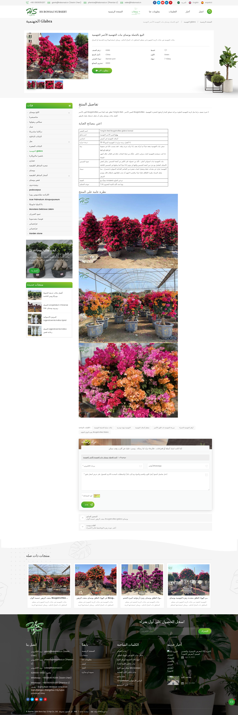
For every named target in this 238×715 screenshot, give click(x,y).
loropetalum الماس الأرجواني (129, 680)
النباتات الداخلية (35, 136)
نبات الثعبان (121, 651)
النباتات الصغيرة (35, 146)
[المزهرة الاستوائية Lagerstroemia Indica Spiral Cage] (35, 319)
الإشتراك (204, 631)
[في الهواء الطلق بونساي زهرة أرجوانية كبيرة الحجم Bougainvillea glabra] (53, 580)
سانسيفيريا (33, 117)
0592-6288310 (38, 672)
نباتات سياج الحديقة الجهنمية (103, 428)
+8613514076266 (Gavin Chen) (57, 677)
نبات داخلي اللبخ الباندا (126, 663)
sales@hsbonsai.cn (133, 2)
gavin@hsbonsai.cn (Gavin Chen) (66, 2)
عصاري (32, 160)
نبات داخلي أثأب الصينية (126, 672)
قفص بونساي (34, 180)
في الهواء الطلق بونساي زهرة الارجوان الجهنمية (146, 598)
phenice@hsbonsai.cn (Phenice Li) (103, 2)
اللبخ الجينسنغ (122, 685)
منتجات (135, 11)
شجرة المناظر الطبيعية (38, 165)
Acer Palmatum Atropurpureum (44, 199)
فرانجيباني (33, 223)
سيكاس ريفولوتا (35, 122)
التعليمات (173, 11)
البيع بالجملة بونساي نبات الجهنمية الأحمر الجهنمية (100, 457)
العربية (183, 2)
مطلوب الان (103, 70)
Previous (22, 585)
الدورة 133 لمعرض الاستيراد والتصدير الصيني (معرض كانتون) (196, 653)
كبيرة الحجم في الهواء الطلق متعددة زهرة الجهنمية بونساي (101, 598)
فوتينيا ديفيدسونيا (36, 219)
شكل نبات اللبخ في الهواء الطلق (130, 655)
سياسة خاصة (84, 711)
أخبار (188, 11)
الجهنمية (149, 112)
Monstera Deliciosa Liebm (41, 209)
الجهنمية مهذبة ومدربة (124, 428)
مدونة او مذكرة (88, 672)
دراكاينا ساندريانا (35, 131)
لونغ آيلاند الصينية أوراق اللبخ (128, 659)
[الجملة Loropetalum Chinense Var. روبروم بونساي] (35, 307)
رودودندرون (33, 185)
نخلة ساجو (121, 676)
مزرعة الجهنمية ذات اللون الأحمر (164, 428)
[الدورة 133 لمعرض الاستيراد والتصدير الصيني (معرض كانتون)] (173, 661)
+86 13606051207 (37, 2)
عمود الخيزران (35, 214)
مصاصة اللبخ (186, 677)
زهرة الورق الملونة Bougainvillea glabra (94, 432)
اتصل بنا (34, 270)
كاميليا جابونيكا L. (36, 204)
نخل (30, 141)
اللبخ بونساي (34, 112)
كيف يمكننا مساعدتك (43, 250)
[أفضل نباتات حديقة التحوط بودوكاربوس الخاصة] (35, 295)
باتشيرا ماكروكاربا (36, 156)
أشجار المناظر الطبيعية (38, 175)
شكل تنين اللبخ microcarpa (128, 668)
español (208, 2)
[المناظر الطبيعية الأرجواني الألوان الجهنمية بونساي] (193, 580)
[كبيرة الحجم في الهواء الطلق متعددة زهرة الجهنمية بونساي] (100, 580)
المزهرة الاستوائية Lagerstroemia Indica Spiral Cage (54, 319)
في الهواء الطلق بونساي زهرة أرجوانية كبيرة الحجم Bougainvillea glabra (54, 598)
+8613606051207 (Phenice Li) (56, 682)
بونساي (32, 170)
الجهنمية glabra (190, 22)
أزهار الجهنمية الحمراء (186, 428)
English (196, 2)
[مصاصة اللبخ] (173, 680)
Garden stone (35, 233)
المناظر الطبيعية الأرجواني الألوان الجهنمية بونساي (194, 598)
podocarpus (35, 189)
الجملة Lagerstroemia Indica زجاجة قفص (54, 331)
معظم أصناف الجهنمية (142, 428)
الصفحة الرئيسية (115, 11)
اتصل (201, 11)
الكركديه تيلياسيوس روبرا (39, 194)
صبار (31, 126)
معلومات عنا (154, 11)
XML (75, 711)
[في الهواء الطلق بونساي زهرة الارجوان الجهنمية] (146, 580)
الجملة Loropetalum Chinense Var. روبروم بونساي (55, 307)
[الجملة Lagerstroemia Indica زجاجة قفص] (35, 331)
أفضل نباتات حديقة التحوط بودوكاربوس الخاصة (53, 295)
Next (215, 585)
